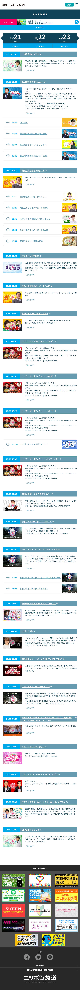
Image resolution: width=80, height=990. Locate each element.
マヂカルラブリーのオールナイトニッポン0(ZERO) (44, 802)
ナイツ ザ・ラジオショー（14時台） (38, 376)
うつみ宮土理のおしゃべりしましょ (35, 218)
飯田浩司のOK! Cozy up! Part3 (33, 155)
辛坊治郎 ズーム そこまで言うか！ (36, 494)
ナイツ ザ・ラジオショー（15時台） (38, 411)
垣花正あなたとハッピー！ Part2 (34, 207)
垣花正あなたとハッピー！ (33, 170)
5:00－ (15, 46)
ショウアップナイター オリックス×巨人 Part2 (40, 577)
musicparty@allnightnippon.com (44, 756)
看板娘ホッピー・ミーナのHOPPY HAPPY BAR (42, 658)
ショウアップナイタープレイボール (37, 521)
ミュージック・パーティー (33, 746)
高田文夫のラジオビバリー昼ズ (35, 313)
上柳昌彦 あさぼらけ (30, 54)
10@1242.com (42, 703)
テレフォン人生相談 (30, 256)
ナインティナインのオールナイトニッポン (40, 774)
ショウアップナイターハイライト (34, 588)
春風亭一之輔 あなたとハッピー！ (41, 23)
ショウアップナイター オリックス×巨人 (39, 549)
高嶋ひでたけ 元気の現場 (31, 241)
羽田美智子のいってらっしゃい (33, 144)
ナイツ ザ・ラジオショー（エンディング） (40, 459)
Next (78, 38)
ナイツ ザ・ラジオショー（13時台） (38, 341)
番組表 (69, 4)
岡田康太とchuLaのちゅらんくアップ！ (39, 603)
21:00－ (64, 46)
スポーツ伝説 (27, 631)
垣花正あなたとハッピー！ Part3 (34, 230)
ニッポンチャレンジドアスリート (34, 444)
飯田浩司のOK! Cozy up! (32, 81)
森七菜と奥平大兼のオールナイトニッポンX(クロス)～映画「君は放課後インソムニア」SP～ (47, 719)
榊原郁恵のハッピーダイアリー (33, 196)
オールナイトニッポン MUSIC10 (36, 686)
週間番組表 (40, 27)
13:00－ (40, 46)
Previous (2, 38)
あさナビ (24, 122)
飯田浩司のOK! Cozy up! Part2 (33, 133)
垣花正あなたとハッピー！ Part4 (36, 285)
